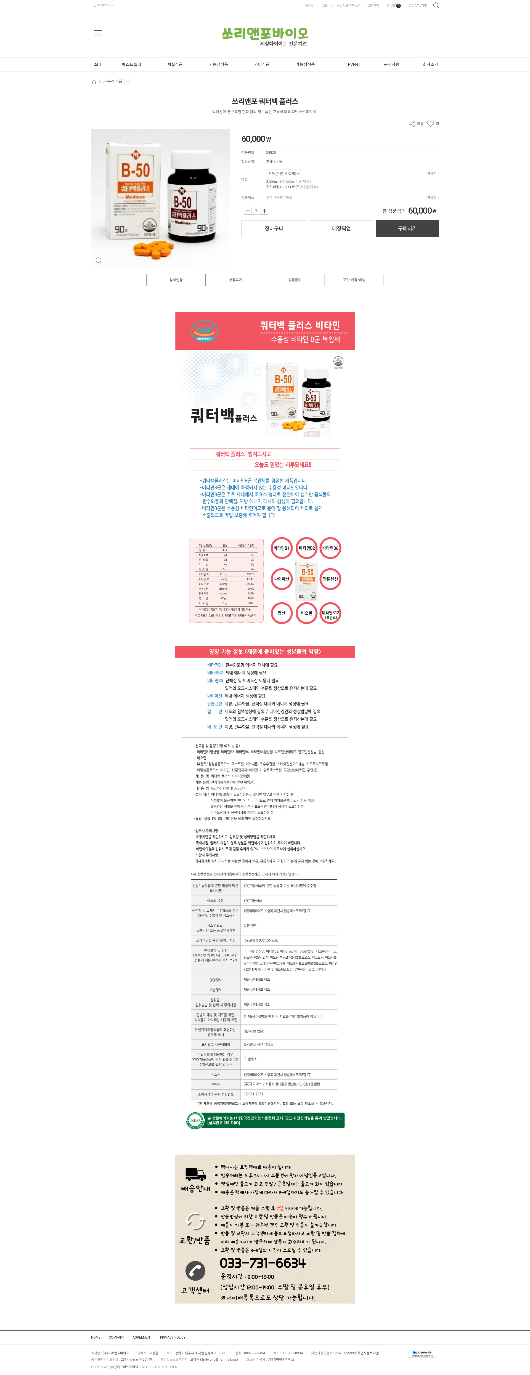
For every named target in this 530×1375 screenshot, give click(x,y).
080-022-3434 (254, 1353)
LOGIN (308, 6)
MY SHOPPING (348, 6)
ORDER (373, 6)
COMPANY (116, 1337)
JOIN (324, 6)
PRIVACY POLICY (173, 1337)
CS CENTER (418, 6)
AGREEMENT (142, 1337)
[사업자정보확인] (368, 1353)
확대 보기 (99, 260)
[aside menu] (98, 33)
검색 (436, 5)
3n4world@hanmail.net (219, 1359)
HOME (95, 1337)
